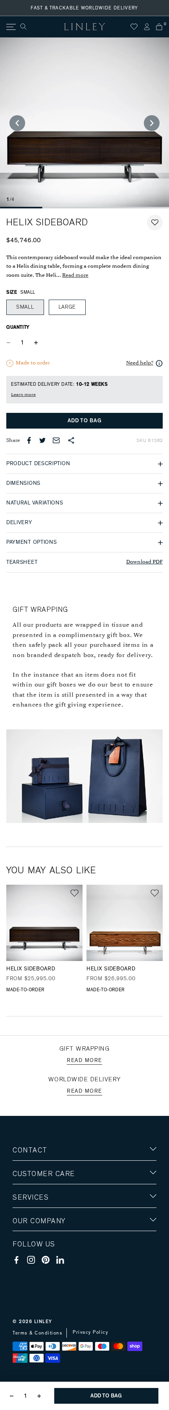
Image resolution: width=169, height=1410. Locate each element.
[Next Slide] (152, 123)
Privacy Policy (90, 1332)
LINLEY (43, 1321)
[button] (155, 222)
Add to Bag (85, 420)
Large (67, 307)
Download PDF (144, 562)
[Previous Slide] (17, 123)
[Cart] (159, 26)
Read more (75, 275)
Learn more (23, 394)
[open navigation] (10, 27)
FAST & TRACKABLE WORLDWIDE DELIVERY (84, 8)
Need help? (139, 363)
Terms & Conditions (37, 1333)
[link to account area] (146, 26)
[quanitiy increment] (36, 342)
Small (25, 307)
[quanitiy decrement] (10, 342)
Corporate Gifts (36, 1267)
